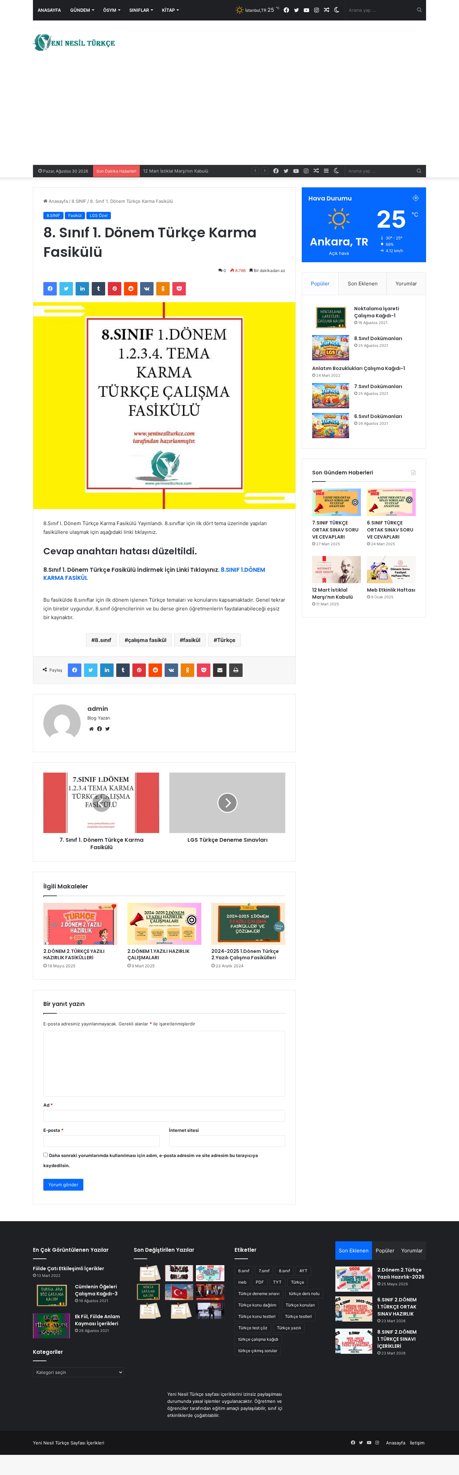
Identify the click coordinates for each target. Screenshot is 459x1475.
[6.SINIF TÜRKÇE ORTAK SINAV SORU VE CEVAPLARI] (391, 502)
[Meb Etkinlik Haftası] (391, 570)
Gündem (80, 10)
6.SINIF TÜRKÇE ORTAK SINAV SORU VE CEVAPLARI (390, 529)
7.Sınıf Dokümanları (378, 386)
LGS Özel (99, 215)
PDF (260, 1282)
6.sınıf (243, 1270)
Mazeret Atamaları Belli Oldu (172, 171)
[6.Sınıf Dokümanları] (330, 425)
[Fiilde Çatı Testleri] (148, 1273)
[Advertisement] (229, 114)
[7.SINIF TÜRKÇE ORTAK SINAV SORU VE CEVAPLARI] (336, 502)
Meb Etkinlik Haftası (391, 590)
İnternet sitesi (184, 1130)
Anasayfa (49, 10)
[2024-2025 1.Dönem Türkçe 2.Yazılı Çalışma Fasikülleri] (248, 923)
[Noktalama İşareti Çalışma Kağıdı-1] (330, 317)
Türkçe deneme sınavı (259, 1293)
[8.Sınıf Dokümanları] (330, 347)
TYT (277, 1282)
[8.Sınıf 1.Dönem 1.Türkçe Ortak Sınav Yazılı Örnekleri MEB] (210, 1273)
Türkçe (226, 640)
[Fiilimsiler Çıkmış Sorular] (148, 1311)
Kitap (168, 10)
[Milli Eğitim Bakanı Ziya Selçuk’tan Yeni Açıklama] (210, 1311)
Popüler (320, 283)
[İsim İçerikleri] (179, 1273)
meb (242, 1282)
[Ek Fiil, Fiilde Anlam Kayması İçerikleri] (51, 1325)
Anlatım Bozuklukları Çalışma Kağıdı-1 (358, 368)
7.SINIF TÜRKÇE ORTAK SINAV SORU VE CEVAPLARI (335, 529)
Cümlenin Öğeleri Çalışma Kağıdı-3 (96, 1290)
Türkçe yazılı (289, 1327)
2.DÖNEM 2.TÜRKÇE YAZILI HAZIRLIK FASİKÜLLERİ (74, 954)
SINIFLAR (139, 10)
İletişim (417, 1442)
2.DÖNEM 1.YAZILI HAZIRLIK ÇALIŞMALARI (158, 954)
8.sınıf (103, 640)
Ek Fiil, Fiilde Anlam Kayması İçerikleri (97, 1320)
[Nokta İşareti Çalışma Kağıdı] (148, 1292)
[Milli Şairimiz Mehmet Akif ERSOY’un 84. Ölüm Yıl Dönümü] (179, 1292)
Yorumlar (406, 283)
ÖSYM (109, 10)
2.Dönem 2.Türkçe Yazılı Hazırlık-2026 (400, 1273)
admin (97, 708)
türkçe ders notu (304, 1293)
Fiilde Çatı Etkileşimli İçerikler (68, 1268)
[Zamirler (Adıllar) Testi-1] (179, 1311)
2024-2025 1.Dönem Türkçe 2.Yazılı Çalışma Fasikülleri (245, 954)
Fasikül (75, 215)
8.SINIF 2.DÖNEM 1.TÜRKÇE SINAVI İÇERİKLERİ (397, 1339)
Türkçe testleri (298, 1316)
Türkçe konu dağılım (257, 1304)
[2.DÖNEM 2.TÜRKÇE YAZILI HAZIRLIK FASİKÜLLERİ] (80, 923)
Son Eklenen (363, 283)
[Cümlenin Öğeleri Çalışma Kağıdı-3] (51, 1295)
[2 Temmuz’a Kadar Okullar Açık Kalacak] (210, 1292)
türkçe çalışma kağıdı (258, 1339)
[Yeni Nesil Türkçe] (75, 42)
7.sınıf (264, 1270)
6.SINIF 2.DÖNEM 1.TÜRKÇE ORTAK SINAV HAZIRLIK (397, 1306)
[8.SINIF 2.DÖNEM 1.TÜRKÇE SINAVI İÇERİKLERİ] (353, 1341)
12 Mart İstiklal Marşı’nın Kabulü (332, 593)
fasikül (191, 640)
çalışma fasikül (147, 640)
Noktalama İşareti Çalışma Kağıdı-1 (376, 312)
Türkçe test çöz (252, 1327)
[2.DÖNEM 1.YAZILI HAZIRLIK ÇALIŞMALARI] (164, 923)
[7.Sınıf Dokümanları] (330, 395)
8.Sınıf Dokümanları (378, 338)
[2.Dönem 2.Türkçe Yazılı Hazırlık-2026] (353, 1279)
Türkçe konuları (300, 1304)
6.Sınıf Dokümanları (378, 416)
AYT (303, 1270)
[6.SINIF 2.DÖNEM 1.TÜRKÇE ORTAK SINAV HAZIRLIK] (353, 1309)
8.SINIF (79, 201)
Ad (48, 1105)
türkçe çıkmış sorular (257, 1350)
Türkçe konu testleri (257, 1316)
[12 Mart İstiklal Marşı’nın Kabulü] (336, 570)
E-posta (53, 1130)
